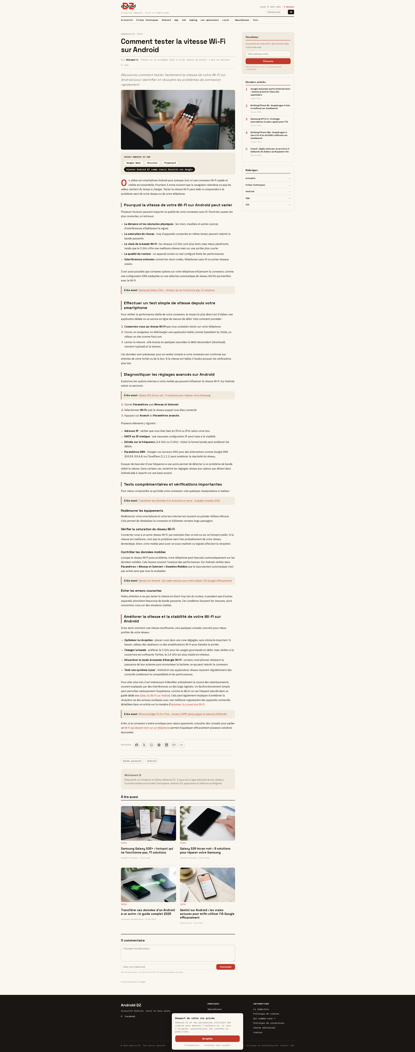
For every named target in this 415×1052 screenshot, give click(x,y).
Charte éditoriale (264, 1027)
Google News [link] (133, 162)
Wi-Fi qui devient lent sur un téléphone (147, 727)
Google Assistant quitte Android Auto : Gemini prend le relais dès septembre (270, 91)
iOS (184, 20)
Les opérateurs (210, 20)
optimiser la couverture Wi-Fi (187, 704)
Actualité (127, 20)
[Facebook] (137, 745)
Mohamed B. (132, 59)
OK (291, 12)
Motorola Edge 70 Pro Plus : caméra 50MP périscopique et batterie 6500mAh (183, 714)
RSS (292, 1045)
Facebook (130, 1016)
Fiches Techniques (147, 20)
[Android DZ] (128, 6)
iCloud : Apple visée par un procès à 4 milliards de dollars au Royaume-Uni (269, 150)
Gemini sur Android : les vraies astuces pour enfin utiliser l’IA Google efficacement (185, 580)
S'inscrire (268, 61)
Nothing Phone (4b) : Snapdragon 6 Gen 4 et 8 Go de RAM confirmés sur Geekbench (269, 135)
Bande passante (132, 761)
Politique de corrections (268, 1022)
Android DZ (128, 34)
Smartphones (242, 20)
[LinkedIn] (166, 745)
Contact (284, 1045)
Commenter (225, 967)
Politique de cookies (266, 1013)
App (176, 20)
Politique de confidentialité (262, 1045)
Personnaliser (192, 1045)
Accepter (207, 1038)
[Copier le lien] (181, 745)
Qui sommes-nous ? (264, 1018)
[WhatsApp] (151, 745)
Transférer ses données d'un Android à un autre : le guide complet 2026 (179, 500)
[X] (144, 745)
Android (166, 20)
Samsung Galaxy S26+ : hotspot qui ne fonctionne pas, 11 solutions (177, 290)
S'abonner (289, 7)
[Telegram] (159, 745)
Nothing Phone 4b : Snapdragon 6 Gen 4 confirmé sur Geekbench (270, 107)
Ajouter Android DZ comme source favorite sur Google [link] (159, 169)
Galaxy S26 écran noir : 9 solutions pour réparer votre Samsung (175, 395)
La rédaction (261, 1009)
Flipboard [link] (170, 162)
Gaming (193, 20)
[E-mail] (174, 745)
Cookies (257, 1032)
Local (225, 20)
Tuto (255, 20)
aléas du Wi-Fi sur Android (155, 695)
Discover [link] (152, 162)
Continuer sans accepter (217, 1045)
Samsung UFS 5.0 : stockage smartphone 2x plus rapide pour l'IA (269, 120)
